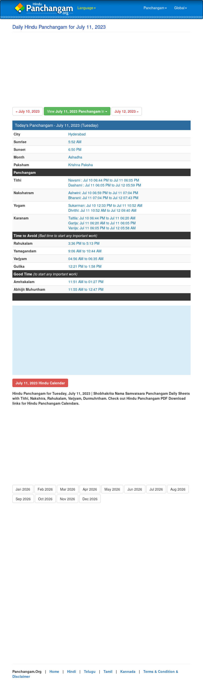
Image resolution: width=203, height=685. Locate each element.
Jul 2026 (156, 489)
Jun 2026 (134, 489)
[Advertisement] (101, 68)
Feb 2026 (45, 489)
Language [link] (85, 7)
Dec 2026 (90, 498)
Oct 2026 (45, 498)
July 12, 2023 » (127, 111)
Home (54, 671)
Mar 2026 (67, 489)
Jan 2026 (23, 489)
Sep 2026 (23, 498)
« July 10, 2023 (28, 111)
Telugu (90, 671)
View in (76, 111)
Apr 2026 (90, 489)
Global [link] (179, 7)
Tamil (107, 671)
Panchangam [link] (154, 7)
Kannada (127, 671)
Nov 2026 (67, 498)
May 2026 (112, 489)
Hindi (71, 671)
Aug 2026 (177, 489)
